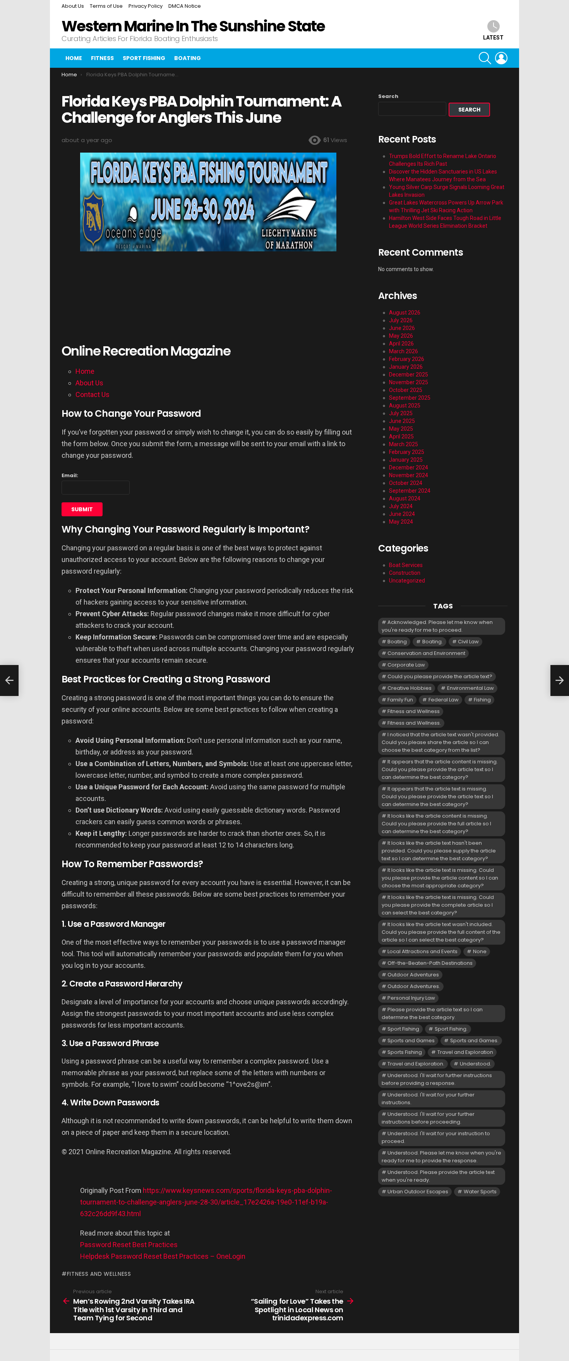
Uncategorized (407, 580)
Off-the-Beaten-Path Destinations (430, 963)
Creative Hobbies (409, 688)
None (480, 951)
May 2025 (401, 429)
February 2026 (406, 359)
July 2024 (401, 506)
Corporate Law (406, 664)
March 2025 (403, 444)
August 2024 (404, 498)
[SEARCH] (485, 58)
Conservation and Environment (426, 653)
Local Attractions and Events (422, 951)
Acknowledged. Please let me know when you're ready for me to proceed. (437, 626)
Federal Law (443, 699)
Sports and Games (411, 1040)
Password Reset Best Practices (129, 1245)
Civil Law (468, 641)
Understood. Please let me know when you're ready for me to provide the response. (441, 1156)
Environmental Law (470, 688)
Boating (187, 58)
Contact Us (92, 394)
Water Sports (480, 1191)
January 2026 (406, 367)
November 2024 (408, 475)
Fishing (482, 699)
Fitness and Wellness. (414, 723)
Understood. (475, 1063)
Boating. (432, 641)
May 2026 (401, 336)
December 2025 (408, 374)
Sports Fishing (404, 1052)
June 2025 (402, 421)
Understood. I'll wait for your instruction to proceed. (436, 1137)
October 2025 (405, 390)
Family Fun (400, 699)
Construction (404, 573)
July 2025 (401, 413)
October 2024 (405, 483)
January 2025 (406, 460)
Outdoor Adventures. (413, 986)
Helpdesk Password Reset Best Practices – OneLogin (162, 1256)
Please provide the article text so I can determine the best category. (432, 1013)
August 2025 (404, 405)
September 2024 (409, 491)
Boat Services (406, 565)
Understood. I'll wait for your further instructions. (428, 1098)
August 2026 (404, 312)
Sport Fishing (144, 58)
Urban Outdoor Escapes (417, 1191)
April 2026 (401, 343)
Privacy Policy (146, 6)
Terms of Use (106, 6)
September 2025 (409, 398)
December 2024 (408, 467)
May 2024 (401, 522)
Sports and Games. (474, 1040)
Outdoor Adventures (413, 974)
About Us (73, 6)
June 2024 (402, 514)
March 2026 (403, 351)
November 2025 (408, 382)
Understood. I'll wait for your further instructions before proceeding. (428, 1118)
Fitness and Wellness (99, 1274)
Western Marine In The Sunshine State (193, 26)
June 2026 (402, 328)
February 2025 (406, 452)
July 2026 (401, 320)
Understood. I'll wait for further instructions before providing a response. (437, 1079)
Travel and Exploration (465, 1052)
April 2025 (401, 436)
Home (73, 58)
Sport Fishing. (451, 1029)
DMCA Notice (184, 6)
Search (388, 96)
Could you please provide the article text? (439, 676)
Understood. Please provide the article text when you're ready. (438, 1176)
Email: (70, 475)
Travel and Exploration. (415, 1063)
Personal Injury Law (411, 998)
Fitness (102, 58)
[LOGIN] (501, 58)
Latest (493, 37)
